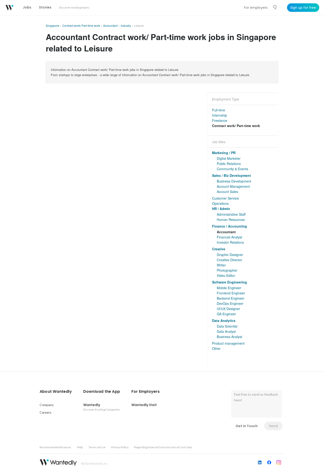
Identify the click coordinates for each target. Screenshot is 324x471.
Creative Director (229, 259)
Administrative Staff (231, 214)
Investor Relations (230, 242)
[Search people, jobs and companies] (275, 7)
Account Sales (227, 191)
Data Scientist (227, 326)
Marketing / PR (224, 152)
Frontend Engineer (231, 293)
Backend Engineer (230, 298)
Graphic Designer (230, 254)
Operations (220, 203)
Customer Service (225, 198)
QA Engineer (226, 313)
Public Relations (229, 163)
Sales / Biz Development (231, 175)
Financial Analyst (229, 237)
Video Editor (226, 275)
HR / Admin (221, 208)
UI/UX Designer (228, 308)
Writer (221, 265)
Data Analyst (226, 331)
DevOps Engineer (230, 303)
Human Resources (231, 219)
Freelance (219, 120)
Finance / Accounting (229, 226)
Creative (218, 249)
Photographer (227, 270)
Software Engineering (229, 282)
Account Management (233, 186)
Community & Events (232, 168)
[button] (56, 391)
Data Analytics (224, 320)
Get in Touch (247, 426)
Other (216, 348)
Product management (228, 343)
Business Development (234, 181)
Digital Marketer (229, 158)
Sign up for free (303, 7)
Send (273, 426)
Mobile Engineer (229, 287)
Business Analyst (229, 336)
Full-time (218, 110)
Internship (219, 115)
